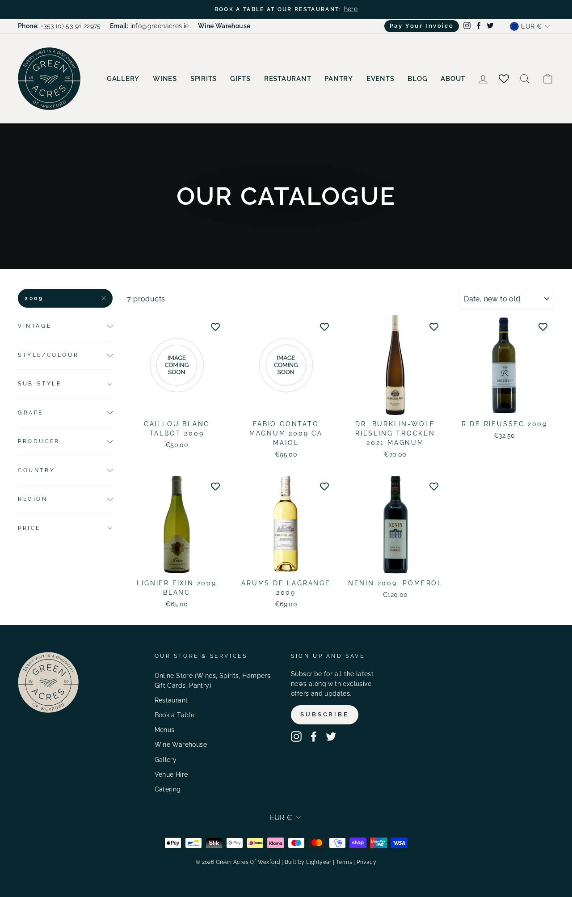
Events (380, 79)
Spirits (203, 79)
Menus (165, 729)
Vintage (34, 326)
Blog (417, 79)
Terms (344, 862)
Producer (39, 441)
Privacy (366, 862)
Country (36, 470)
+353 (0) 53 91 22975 (59, 26)
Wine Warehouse (181, 744)
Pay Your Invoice (422, 25)
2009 (34, 298)
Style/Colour (48, 355)
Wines (165, 79)
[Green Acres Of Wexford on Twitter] (331, 736)
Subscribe (324, 714)
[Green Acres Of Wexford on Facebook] (313, 736)
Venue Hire (171, 774)
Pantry (338, 79)
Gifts (240, 79)
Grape (30, 413)
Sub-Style (39, 384)
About (453, 79)
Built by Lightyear (308, 862)
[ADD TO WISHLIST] (215, 326)
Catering (168, 789)
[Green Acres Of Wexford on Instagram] (296, 736)
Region (33, 499)
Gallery (123, 79)
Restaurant (287, 79)
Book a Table (175, 715)
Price (29, 528)
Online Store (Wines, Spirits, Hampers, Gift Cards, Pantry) (213, 680)
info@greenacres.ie (149, 26)
